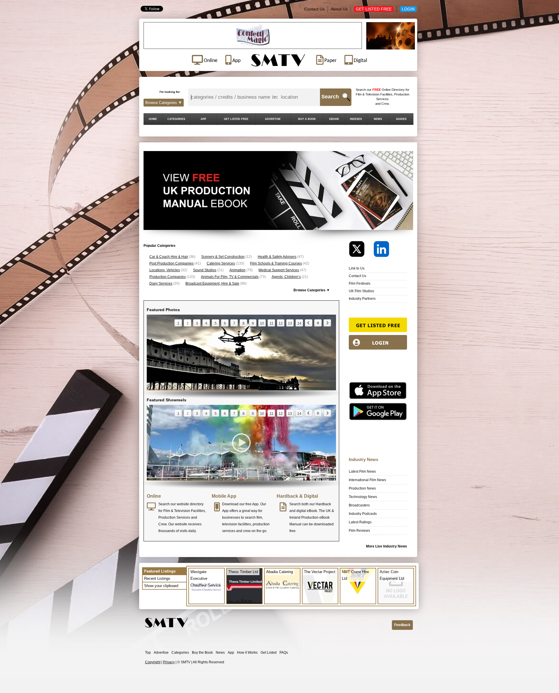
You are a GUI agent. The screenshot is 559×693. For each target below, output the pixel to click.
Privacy (169, 662)
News (220, 653)
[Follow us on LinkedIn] (381, 250)
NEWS (378, 119)
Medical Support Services (279, 270)
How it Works (247, 653)
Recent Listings (157, 578)
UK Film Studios (361, 291)
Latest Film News (362, 471)
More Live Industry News (386, 546)
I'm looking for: (170, 91)
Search (330, 97)
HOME (153, 119)
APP (203, 119)
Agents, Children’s (286, 277)
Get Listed (269, 653)
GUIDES (401, 119)
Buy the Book (202, 653)
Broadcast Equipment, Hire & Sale (212, 283)
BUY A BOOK (307, 119)
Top (148, 653)
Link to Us (357, 268)
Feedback (402, 625)
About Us (339, 9)
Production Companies (167, 277)
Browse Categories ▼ (163, 102)
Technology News (363, 497)
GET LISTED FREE (236, 119)
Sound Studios (204, 270)
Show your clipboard (161, 586)
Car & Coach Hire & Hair (168, 257)
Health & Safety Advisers (277, 257)
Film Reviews (359, 531)
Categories (180, 653)
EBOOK (334, 119)
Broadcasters (359, 505)
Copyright (152, 662)
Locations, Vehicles (164, 270)
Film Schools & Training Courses (276, 263)
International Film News (367, 480)
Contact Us (314, 9)
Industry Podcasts (363, 514)
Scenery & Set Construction (223, 257)
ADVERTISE (273, 119)
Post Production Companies (171, 263)
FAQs (284, 653)
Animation (237, 270)
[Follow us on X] (361, 250)
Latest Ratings (360, 522)
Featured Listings (160, 571)
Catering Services (221, 263)
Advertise (161, 653)
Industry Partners (362, 299)
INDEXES (356, 119)
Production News (362, 488)
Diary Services (160, 283)
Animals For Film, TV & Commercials (230, 277)
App (231, 653)
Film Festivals (359, 283)
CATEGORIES (176, 119)
